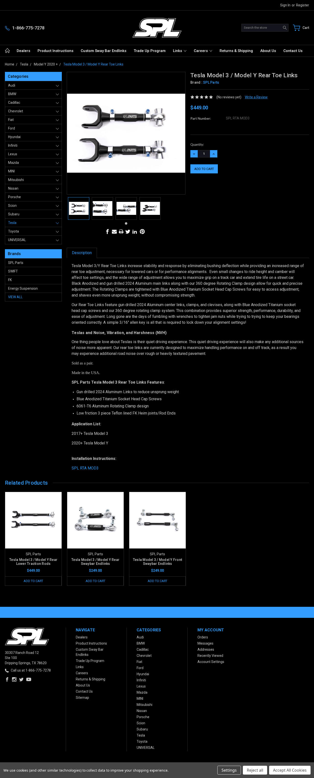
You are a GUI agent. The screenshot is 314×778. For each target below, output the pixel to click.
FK (10, 280)
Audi (11, 85)
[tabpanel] (79, 208)
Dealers (23, 51)
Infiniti (12, 145)
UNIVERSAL (17, 240)
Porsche (14, 197)
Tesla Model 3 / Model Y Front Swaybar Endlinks (157, 562)
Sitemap (82, 698)
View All (15, 297)
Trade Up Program (150, 51)
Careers (201, 51)
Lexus (12, 154)
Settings (229, 770)
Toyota (13, 231)
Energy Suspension (23, 288)
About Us (268, 51)
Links (178, 51)
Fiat (11, 120)
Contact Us (292, 51)
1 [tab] (126, 223)
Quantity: (197, 144)
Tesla (12, 223)
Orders (202, 637)
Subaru (13, 214)
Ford (11, 128)
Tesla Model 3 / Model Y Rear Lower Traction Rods (33, 562)
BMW (12, 94)
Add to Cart (33, 581)
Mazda (13, 163)
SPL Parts (15, 263)
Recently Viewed (210, 656)
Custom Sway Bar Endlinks (103, 51)
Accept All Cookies (290, 770)
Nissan (13, 188)
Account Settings (210, 662)
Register (302, 5)
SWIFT (13, 271)
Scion (12, 205)
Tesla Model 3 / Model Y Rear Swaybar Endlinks (95, 562)
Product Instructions (55, 51)
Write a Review (256, 97)
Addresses (205, 649)
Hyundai (14, 137)
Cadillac (14, 102)
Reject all (255, 770)
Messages (205, 643)
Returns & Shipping (236, 51)
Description (82, 252)
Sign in (285, 5)
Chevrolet (15, 111)
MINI (11, 171)
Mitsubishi (16, 180)
